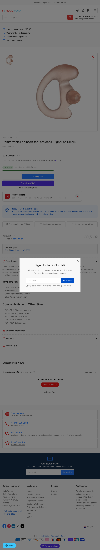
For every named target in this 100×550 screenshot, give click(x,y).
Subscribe (67, 280)
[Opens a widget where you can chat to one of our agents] (9, 546)
